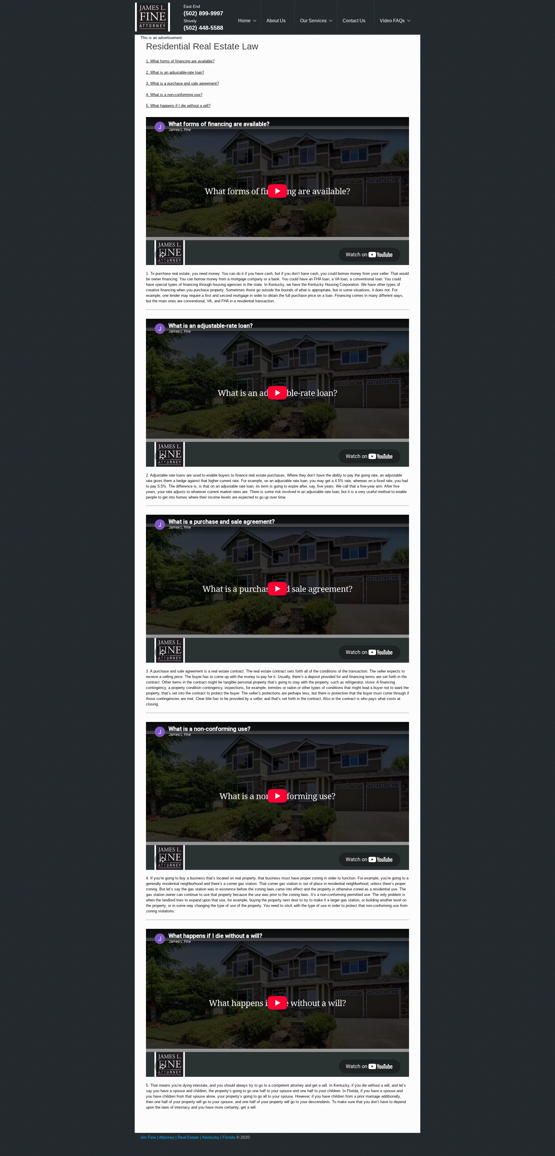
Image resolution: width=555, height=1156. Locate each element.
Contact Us (354, 20)
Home (244, 20)
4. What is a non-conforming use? (174, 94)
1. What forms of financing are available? (180, 61)
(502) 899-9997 (203, 13)
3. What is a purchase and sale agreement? (182, 83)
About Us (276, 20)
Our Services (313, 20)
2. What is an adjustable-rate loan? (175, 72)
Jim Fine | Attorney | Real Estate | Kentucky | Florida (187, 1137)
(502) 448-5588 (203, 28)
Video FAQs (392, 20)
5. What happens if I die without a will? (178, 105)
